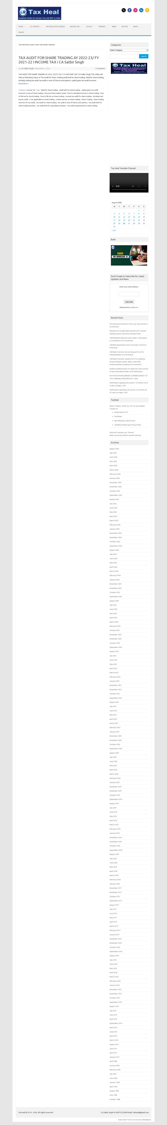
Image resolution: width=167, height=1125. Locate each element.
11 (119, 217)
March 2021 (114, 723)
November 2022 (116, 639)
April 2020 (113, 770)
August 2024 (114, 550)
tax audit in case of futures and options (73, 102)
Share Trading (87, 99)
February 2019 (115, 829)
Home (20, 26)
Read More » (24, 84)
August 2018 (114, 854)
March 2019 (114, 825)
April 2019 (113, 820)
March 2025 (114, 520)
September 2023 (116, 596)
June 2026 (113, 457)
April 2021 (113, 719)
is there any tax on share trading (68, 99)
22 (139, 220)
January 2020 (115, 782)
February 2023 (115, 626)
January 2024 (115, 580)
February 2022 (115, 677)
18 (119, 220)
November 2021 (116, 689)
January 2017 (115, 934)
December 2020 (115, 736)
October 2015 (115, 998)
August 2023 (114, 601)
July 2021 (113, 706)
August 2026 (114, 449)
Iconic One (122, 1120)
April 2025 (113, 516)
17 (114, 220)
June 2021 (113, 711)
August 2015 (114, 1006)
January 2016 (115, 985)
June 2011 (113, 1048)
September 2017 (116, 901)
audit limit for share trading (69, 90)
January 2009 (115, 1065)
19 (124, 220)
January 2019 (115, 833)
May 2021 (113, 715)
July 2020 (113, 757)
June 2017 (113, 913)
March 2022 (114, 672)
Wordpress (147, 1120)
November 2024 (116, 537)
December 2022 (115, 634)
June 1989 (113, 1095)
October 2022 (115, 643)
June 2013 (113, 1032)
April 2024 (113, 567)
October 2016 (115, 947)
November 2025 (116, 487)
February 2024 (115, 575)
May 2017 (113, 918)
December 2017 (115, 888)
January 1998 (115, 1082)
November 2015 (116, 994)
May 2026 (113, 461)
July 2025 (113, 504)
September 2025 (116, 495)
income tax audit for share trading (79, 96)
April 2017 (113, 922)
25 (119, 223)
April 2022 (113, 668)
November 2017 (116, 892)
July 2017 (113, 909)
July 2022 (113, 656)
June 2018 (113, 863)
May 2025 (113, 512)
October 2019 (115, 795)
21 (134, 220)
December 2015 (115, 989)
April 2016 (113, 972)
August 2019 (114, 803)
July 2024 (113, 554)
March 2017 (114, 926)
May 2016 (113, 968)
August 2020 (114, 753)
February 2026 (115, 474)
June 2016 (113, 964)
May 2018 (113, 867)
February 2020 (115, 778)
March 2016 (114, 977)
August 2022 (114, 651)
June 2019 (113, 812)
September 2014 (116, 1023)
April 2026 (113, 465)
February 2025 (115, 525)
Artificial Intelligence (55, 26)
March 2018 (114, 875)
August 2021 (114, 702)
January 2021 (115, 732)
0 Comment (100, 68)
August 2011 (114, 1044)
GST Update (34, 26)
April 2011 (113, 1053)
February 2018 (115, 879)
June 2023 (113, 609)
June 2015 (113, 1015)
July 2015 (113, 1011)
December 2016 (115, 939)
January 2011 (115, 1057)
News (135, 26)
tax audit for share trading (46, 102)
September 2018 (116, 850)
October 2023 (115, 592)
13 (129, 217)
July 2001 (113, 1074)
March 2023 (114, 622)
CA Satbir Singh (27, 68)
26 (124, 223)
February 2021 (115, 727)
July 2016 (113, 960)
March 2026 (114, 470)
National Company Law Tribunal (122, 432)
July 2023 (113, 605)
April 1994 (113, 1087)
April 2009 (113, 1061)
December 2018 (115, 837)
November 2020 (116, 740)
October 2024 (115, 541)
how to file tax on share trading (52, 96)
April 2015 (113, 1019)
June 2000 (113, 1078)
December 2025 (115, 482)
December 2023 (115, 584)
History (124, 26)
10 (114, 217)
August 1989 (114, 1091)
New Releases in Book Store (124, 421)
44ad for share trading (49, 90)
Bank (114, 26)
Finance (102, 26)
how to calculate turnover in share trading (83, 93)
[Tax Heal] (39, 19)
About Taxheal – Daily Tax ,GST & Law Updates (127, 406)
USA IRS (21, 32)
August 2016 (114, 955)
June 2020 (113, 761)
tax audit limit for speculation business (51, 106)
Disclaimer (118, 416)
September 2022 (116, 647)
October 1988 (115, 1099)
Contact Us (114, 409)
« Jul (114, 230)
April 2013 (113, 1036)
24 (114, 223)
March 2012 (114, 1040)
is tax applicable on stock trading (42, 99)
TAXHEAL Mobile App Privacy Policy (127, 425)
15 (139, 217)
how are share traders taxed (55, 93)
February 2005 (115, 1070)
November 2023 (116, 588)
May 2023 (113, 613)
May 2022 (113, 664)
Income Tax (75, 26)
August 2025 (114, 499)
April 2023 (113, 618)
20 (129, 220)
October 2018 (115, 846)
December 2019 (115, 787)
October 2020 (115, 744)
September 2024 (116, 546)
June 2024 (113, 558)
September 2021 (116, 698)
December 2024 (115, 533)
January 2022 (115, 681)
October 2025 (115, 491)
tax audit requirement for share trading (82, 106)
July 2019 (113, 808)
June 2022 (113, 660)
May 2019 (113, 816)
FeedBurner (134, 307)
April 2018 (113, 871)
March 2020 (114, 774)
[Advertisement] (129, 118)
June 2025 (113, 508)
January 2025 (115, 529)
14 (134, 217)
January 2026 (115, 478)
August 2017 (114, 905)
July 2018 (113, 858)
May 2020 (113, 765)
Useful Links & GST (121, 412)
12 (124, 217)
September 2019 (116, 799)
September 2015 (116, 1002)
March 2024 (114, 571)
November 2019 (116, 791)
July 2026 (113, 453)
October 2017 (115, 896)
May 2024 (113, 563)
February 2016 (115, 981)
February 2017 (115, 930)
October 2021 (115, 694)
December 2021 (115, 685)
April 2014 (113, 1027)
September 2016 (116, 951)
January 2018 (115, 884)
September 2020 (116, 748)
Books (89, 26)
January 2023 (115, 630)
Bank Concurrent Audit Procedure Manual (125, 435)
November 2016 (116, 943)
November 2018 (116, 841)
